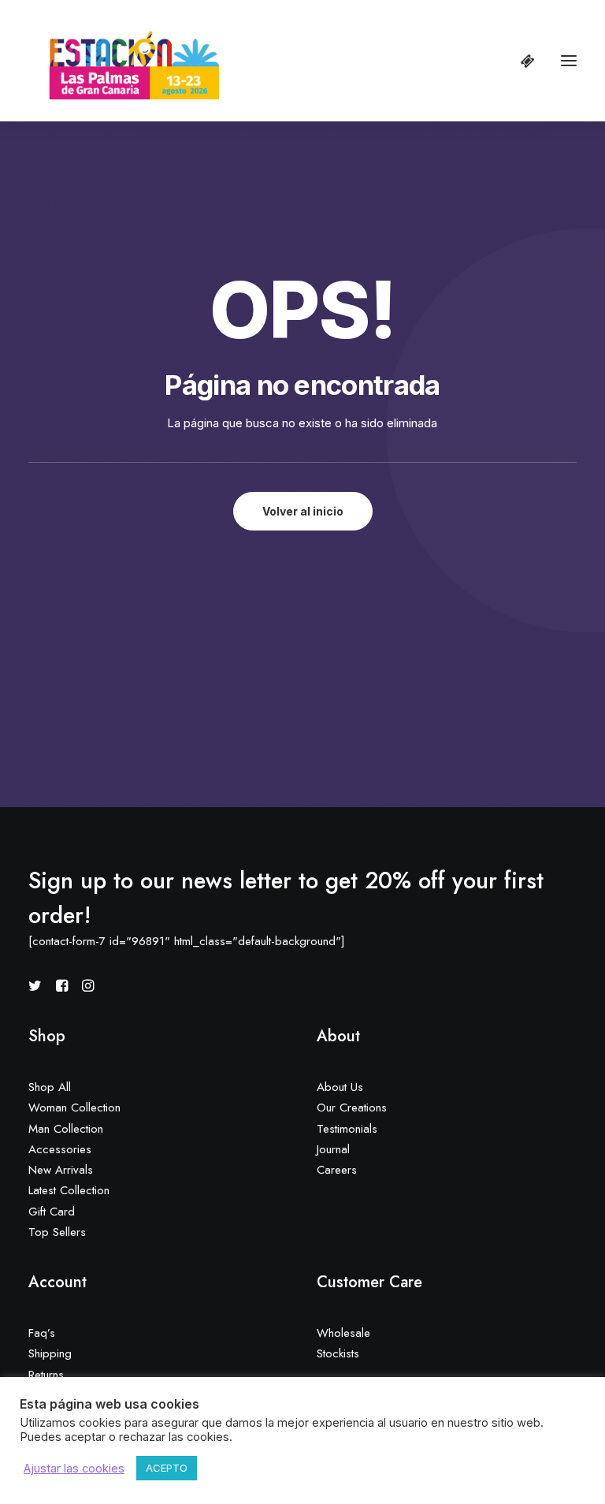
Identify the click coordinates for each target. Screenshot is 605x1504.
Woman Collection (74, 1107)
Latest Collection (68, 1190)
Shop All (49, 1087)
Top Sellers (57, 1232)
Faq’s (41, 1333)
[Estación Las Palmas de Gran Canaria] (124, 60)
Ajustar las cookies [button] (74, 1468)
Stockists (338, 1353)
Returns (46, 1374)
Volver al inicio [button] (302, 511)
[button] (569, 60)
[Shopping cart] (521, 61)
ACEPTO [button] (166, 1467)
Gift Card (51, 1211)
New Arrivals (60, 1169)
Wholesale (343, 1333)
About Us (340, 1087)
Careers (337, 1169)
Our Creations (352, 1107)
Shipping (50, 1353)
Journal (333, 1149)
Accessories (59, 1149)
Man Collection (65, 1128)
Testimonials (347, 1128)
